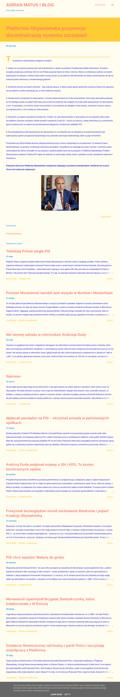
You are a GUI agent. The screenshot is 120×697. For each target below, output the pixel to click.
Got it (67, 694)
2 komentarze (25, 362)
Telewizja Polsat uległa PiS (28, 251)
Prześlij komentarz (13, 234)
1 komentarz (24, 279)
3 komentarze (25, 497)
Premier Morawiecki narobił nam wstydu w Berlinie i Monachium (59, 293)
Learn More (56, 694)
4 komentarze (25, 585)
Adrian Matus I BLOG (30, 4)
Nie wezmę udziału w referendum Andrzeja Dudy (46, 335)
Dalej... (110, 279)
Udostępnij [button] (106, 217)
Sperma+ (13, 376)
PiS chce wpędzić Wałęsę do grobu (35, 557)
